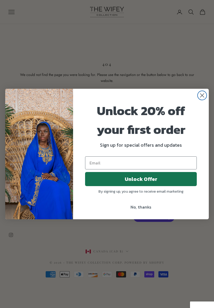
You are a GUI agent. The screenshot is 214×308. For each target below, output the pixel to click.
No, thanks (140, 207)
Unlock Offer (141, 179)
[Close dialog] (202, 95)
